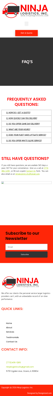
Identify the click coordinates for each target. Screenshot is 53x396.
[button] (26, 24)
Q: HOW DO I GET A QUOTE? (18, 112)
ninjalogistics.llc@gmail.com (27, 174)
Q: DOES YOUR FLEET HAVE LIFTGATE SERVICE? (26, 135)
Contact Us (31, 171)
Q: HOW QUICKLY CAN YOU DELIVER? (21, 118)
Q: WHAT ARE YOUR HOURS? (18, 129)
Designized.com (45, 393)
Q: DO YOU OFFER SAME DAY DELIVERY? (23, 123)
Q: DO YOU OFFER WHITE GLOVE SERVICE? (24, 140)
